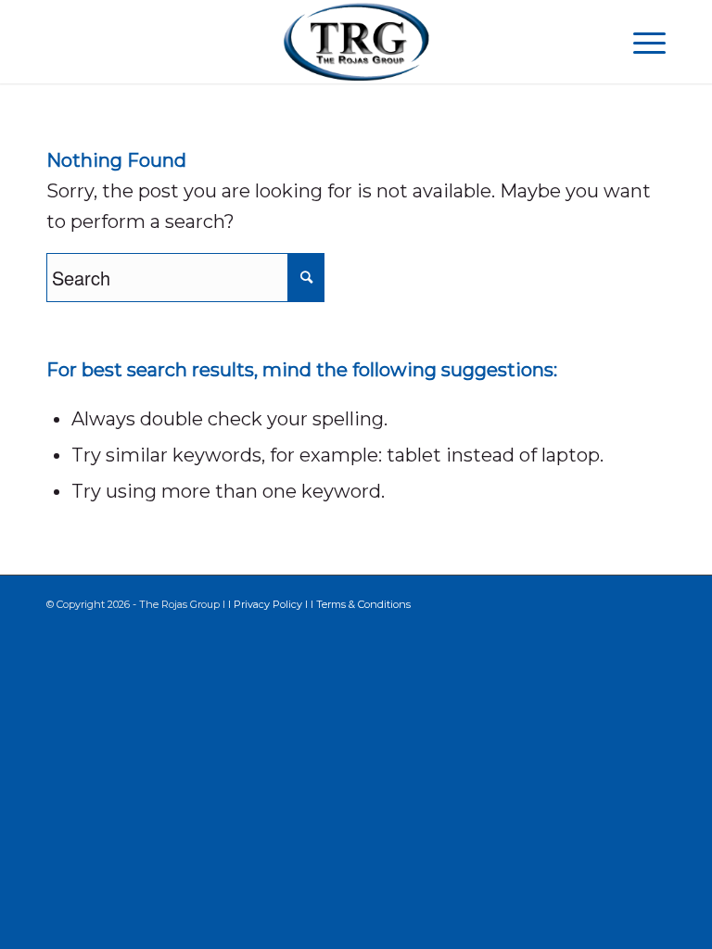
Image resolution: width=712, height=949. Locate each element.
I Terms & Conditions (361, 604)
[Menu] (640, 41)
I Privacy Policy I (269, 604)
